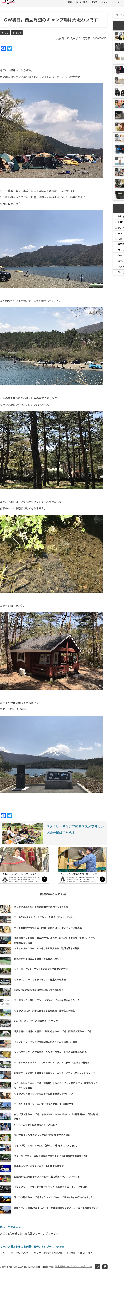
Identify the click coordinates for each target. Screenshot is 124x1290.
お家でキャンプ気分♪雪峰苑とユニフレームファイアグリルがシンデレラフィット (55, 1072)
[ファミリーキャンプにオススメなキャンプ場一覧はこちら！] (53, 843)
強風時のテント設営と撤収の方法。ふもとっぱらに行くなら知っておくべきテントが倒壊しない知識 (56, 940)
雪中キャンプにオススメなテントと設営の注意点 (39, 1166)
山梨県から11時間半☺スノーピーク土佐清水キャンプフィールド (47, 1176)
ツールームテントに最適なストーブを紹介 (35, 1124)
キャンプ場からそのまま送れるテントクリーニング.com (32, 1246)
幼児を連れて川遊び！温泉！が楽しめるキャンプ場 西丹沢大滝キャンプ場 (52, 1031)
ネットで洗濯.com (10, 1227)
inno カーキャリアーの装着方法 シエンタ (36, 1021)
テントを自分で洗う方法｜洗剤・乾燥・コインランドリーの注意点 (48, 927)
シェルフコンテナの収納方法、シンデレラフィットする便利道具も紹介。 (51, 1052)
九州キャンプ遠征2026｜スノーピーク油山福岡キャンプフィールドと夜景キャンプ (56, 1207)
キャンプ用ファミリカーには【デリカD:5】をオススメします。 (46, 1145)
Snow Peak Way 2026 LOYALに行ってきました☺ (39, 989)
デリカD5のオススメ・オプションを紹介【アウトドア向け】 (45, 917)
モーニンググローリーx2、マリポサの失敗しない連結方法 (43, 1104)
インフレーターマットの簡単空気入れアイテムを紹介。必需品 (45, 1041)
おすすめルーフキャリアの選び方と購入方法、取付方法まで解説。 (48, 948)
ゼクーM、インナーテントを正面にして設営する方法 (41, 969)
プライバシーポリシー (80, 1266)
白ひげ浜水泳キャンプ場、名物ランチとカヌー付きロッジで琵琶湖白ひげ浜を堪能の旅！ (56, 1116)
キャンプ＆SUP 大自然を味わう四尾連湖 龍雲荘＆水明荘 (44, 1010)
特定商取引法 (62, 1266)
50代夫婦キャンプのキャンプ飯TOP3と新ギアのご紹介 (42, 1135)
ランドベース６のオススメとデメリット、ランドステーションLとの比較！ (52, 1062)
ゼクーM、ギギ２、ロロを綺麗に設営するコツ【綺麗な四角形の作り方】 (51, 1155)
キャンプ (5, 32)
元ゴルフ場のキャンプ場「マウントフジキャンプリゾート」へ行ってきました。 (54, 1197)
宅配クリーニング (99, 2)
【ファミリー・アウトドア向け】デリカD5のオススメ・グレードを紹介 (50, 1187)
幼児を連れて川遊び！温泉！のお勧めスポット (38, 958)
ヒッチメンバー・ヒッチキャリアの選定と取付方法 (40, 979)
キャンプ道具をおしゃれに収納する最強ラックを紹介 (41, 906)
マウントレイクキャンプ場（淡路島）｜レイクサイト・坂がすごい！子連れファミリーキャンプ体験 (56, 1085)
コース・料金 (81, 2)
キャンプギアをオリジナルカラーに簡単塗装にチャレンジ (43, 1093)
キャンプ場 (16, 32)
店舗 (70, 2)
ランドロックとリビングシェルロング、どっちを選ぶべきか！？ (46, 1000)
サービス (115, 2)
